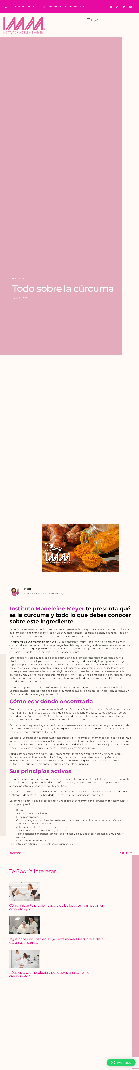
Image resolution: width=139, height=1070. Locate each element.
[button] (92, 20)
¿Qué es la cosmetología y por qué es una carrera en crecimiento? (50, 974)
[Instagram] (117, 6)
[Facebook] (110, 6)
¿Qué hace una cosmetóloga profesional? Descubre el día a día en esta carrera (56, 941)
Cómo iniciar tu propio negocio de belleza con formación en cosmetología (56, 907)
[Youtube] (130, 6)
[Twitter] (124, 6)
